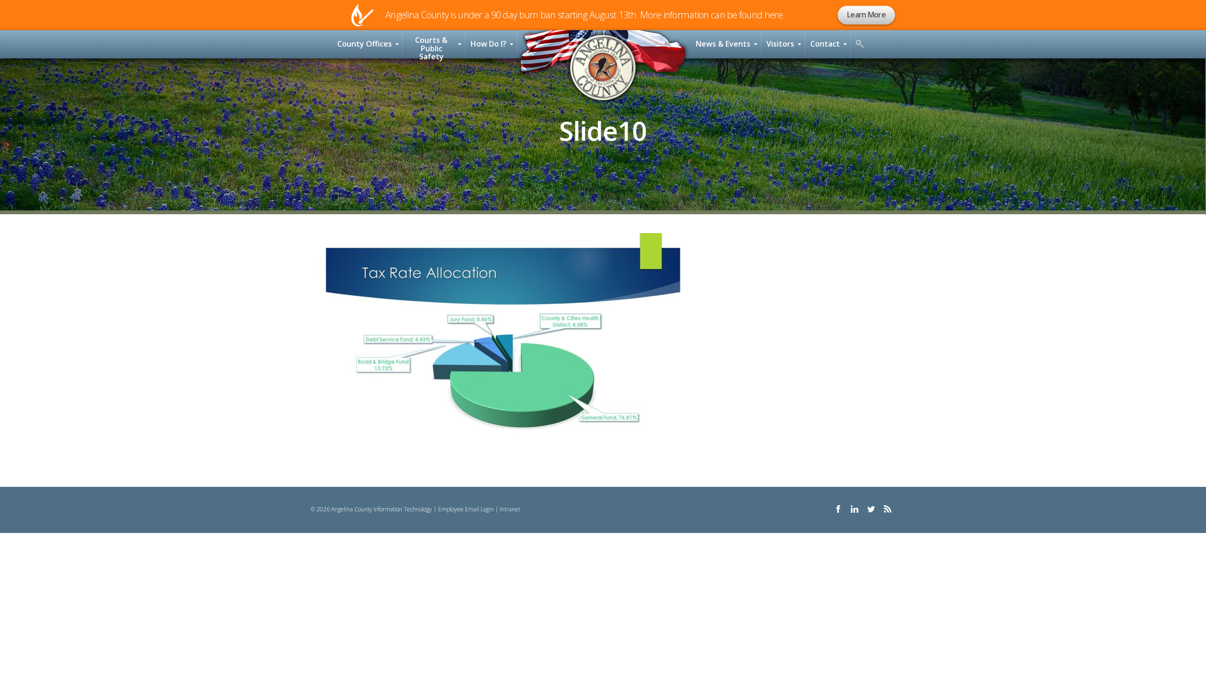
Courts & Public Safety (431, 46)
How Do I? (488, 44)
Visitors (780, 44)
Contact (825, 44)
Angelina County (603, 67)
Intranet (510, 509)
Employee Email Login (466, 509)
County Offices (364, 44)
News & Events (723, 44)
